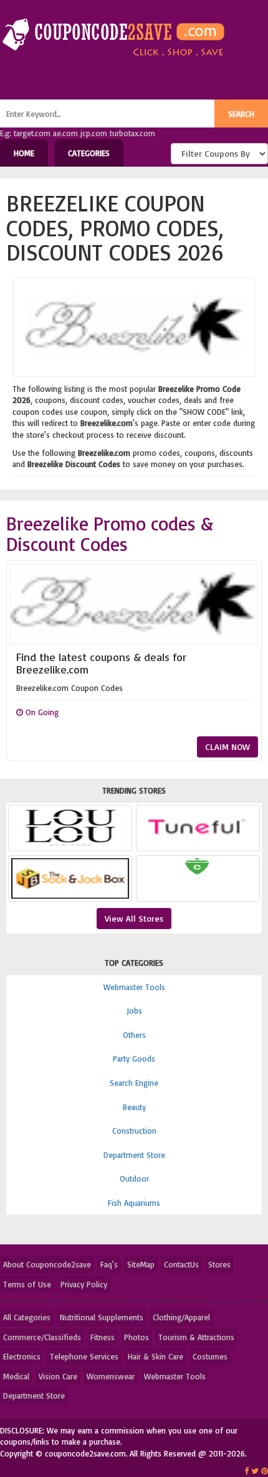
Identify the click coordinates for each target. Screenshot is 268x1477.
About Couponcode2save (47, 1264)
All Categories (26, 1317)
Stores (219, 1264)
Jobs (134, 1011)
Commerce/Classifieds (42, 1337)
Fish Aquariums (134, 1203)
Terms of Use (27, 1284)
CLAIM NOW (227, 746)
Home (24, 153)
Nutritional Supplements (101, 1317)
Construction (134, 1131)
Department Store (134, 1155)
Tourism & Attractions (196, 1337)
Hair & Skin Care (155, 1356)
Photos (136, 1337)
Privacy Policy (83, 1284)
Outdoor (134, 1178)
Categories (89, 153)
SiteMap (141, 1264)
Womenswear (111, 1376)
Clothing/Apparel (181, 1317)
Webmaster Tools (134, 987)
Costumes (210, 1356)
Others (134, 1035)
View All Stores (134, 918)
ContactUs (181, 1264)
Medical (16, 1376)
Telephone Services (84, 1356)
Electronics (22, 1356)
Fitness (102, 1337)
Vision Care (58, 1376)
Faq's (109, 1264)
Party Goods (134, 1058)
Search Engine (134, 1083)
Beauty (134, 1107)
